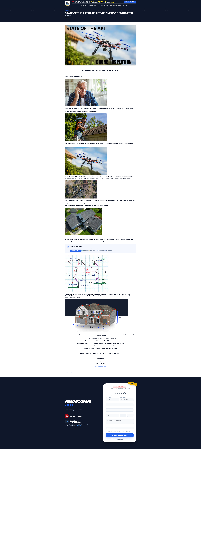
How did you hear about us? (112, 425)
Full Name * (108, 397)
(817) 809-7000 (102, 1)
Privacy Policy (112, 2)
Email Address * (109, 402)
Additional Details (110, 418)
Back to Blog (69, 372)
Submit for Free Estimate (120, 435)
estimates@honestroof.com (100, 366)
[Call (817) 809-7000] (73, 1)
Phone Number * (123, 397)
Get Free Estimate (75, 250)
